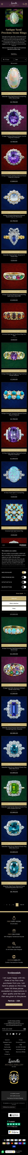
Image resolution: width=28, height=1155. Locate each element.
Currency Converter (21, 1042)
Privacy (20, 1040)
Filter (7, 59)
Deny (14, 608)
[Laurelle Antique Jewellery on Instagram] (7, 1034)
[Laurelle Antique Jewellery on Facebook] (10, 1034)
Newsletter (7, 1044)
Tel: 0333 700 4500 (21, 1047)
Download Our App (20, 1049)
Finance (7, 1052)
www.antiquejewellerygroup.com (14, 1025)
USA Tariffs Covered (15, 1095)
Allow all (14, 598)
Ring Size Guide (7, 1049)
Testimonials (7, 1047)
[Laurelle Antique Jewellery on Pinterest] (16, 1034)
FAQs (20, 1044)
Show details (19, 593)
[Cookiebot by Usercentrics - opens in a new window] (19, 545)
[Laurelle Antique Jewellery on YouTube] (13, 1034)
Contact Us (7, 1054)
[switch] (24, 577)
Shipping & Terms (7, 1042)
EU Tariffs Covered (14, 1093)
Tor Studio (17, 1152)
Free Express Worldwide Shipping (15, 1098)
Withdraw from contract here (9, 1107)
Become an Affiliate (20, 1052)
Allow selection (14, 603)
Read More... (14, 53)
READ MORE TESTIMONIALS (14, 1004)
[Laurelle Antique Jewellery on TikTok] (20, 1034)
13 (13, 904)
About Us (7, 1040)
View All (22, 904)
